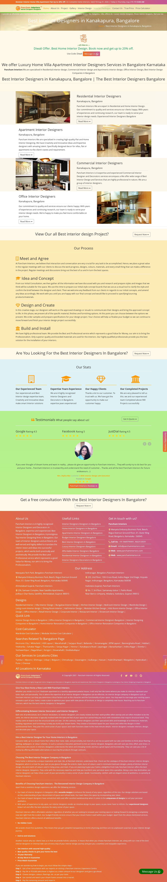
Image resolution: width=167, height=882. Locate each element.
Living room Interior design (28, 608)
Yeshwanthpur (22, 650)
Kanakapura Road (88, 646)
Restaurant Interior (88, 611)
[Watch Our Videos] (131, 675)
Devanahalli (58, 650)
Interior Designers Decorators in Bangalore (82, 560)
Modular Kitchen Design (95, 608)
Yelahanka (20, 646)
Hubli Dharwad (115, 659)
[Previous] (144, 444)
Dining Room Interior (52, 608)
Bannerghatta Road (131, 643)
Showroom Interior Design (111, 611)
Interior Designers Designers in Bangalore (81, 524)
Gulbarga (92, 659)
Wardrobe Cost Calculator (28, 633)
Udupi (47, 659)
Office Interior (30, 611)
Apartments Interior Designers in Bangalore (82, 533)
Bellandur (88, 643)
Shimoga (38, 659)
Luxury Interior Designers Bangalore (78, 546)
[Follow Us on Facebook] (121, 675)
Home (46, 8)
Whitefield (35, 643)
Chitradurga (67, 659)
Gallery (73, 8)
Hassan (102, 659)
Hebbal (145, 643)
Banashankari (115, 646)
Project (64, 8)
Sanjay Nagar (62, 646)
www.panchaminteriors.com (130, 550)
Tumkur (19, 659)
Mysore (28, 659)
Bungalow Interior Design (67, 605)
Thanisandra (48, 646)
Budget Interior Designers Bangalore (79, 537)
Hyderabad (141, 659)
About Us (55, 8)
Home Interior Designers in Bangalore (79, 528)
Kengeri (47, 650)
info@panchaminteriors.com (131, 546)
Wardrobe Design (137, 605)
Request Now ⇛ (141, 234)
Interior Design (85, 8)
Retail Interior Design (48, 611)
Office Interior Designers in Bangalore (66, 620)
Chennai (26, 663)
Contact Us (117, 8)
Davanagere (80, 659)
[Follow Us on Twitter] (126, 675)
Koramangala (101, 643)
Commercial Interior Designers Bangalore (105, 620)
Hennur (74, 646)
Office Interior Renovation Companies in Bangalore (112, 623)
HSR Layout (47, 643)
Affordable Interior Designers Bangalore (80, 551)
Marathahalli (60, 643)
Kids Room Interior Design (120, 608)
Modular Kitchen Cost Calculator (57, 633)
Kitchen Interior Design (91, 605)
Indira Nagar (130, 646)
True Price (129, 8)
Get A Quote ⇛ (130, 419)
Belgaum (56, 659)
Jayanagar (102, 646)
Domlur (141, 646)
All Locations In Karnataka (33, 668)
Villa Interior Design (44, 605)
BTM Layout (114, 643)
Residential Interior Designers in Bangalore (82, 555)
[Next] (149, 444)
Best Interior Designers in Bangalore (78, 542)
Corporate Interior (69, 611)
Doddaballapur (73, 650)
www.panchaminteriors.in (128, 555)
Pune (18, 663)
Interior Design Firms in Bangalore (31, 620)
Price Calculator (143, 8)
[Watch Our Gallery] (136, 675)
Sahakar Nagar (34, 646)
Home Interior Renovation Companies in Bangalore (63, 623)
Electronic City (22, 643)
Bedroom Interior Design (115, 605)
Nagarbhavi (36, 650)
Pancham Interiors (85, 675)
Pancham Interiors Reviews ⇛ (83, 486)
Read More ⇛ (84, 121)
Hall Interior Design (73, 608)
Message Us (90, 53)
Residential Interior (24, 605)
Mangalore (129, 659)
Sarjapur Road (75, 643)
